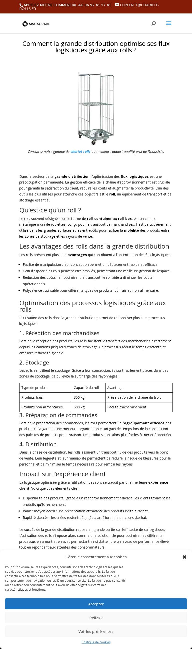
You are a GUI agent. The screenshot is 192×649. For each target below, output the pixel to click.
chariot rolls (80, 151)
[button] (184, 557)
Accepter (96, 603)
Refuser (96, 617)
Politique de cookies (96, 642)
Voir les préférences (96, 631)
